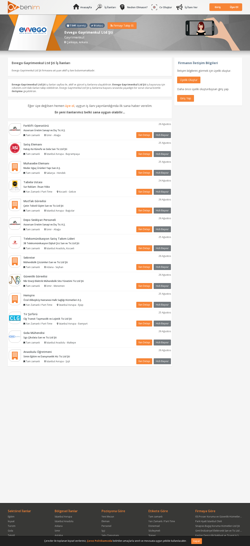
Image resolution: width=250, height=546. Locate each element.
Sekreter (29, 257)
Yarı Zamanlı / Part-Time (161, 521)
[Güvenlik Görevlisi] (15, 280)
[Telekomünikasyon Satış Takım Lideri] (15, 242)
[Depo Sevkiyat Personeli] (15, 223)
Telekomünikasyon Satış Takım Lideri (49, 238)
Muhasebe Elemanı (36, 163)
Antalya (59, 535)
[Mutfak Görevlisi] (15, 204)
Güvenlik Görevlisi (35, 276)
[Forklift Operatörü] (15, 129)
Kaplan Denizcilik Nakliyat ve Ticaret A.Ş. (217, 535)
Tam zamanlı (155, 516)
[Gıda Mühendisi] (15, 336)
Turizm (11, 526)
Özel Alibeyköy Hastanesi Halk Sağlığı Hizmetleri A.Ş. (52, 300)
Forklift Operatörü (36, 125)
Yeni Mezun (108, 516)
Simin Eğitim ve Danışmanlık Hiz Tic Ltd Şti (46, 356)
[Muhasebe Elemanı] (15, 167)
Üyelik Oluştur (188, 80)
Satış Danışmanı (110, 535)
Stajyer (152, 535)
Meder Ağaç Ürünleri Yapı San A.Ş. (42, 168)
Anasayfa (86, 7)
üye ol (69, 106)
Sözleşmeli (154, 530)
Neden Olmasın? (137, 7)
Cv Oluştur (165, 7)
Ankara (58, 526)
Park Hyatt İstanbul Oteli (208, 521)
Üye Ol (234, 7)
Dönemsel (154, 526)
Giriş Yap (185, 98)
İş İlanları (110, 7)
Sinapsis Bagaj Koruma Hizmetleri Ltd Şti (217, 526)
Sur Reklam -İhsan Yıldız (36, 186)
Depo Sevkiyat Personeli (39, 220)
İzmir (57, 530)
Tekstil (11, 535)
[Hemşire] (15, 298)
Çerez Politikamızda (99, 540)
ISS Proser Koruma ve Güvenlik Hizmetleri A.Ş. (220, 516)
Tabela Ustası (32, 182)
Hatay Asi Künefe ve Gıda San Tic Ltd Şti (45, 149)
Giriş (218, 7)
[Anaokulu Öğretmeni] (15, 355)
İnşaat (11, 521)
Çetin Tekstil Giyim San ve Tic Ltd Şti (43, 205)
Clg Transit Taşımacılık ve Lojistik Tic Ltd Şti (47, 318)
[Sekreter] (15, 261)
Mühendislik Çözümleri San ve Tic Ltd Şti (45, 262)
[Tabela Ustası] (15, 185)
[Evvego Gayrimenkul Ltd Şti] (38, 32)
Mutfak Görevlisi (34, 201)
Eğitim (11, 516)
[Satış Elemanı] (15, 148)
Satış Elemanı (32, 144)
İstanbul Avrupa (63, 516)
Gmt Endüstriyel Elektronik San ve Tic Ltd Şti (219, 530)
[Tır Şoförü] (15, 317)
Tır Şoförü (30, 314)
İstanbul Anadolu (64, 521)
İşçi (103, 530)
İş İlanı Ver (191, 7)
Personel (106, 526)
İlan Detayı (144, 135)
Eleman (106, 521)
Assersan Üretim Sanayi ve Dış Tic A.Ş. (44, 130)
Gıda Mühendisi (34, 333)
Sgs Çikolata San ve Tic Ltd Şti (40, 337)
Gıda (10, 530)
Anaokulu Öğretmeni (37, 352)
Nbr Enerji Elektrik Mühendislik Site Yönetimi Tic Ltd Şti (53, 281)
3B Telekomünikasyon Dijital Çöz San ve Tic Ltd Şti (51, 243)
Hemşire (29, 295)
